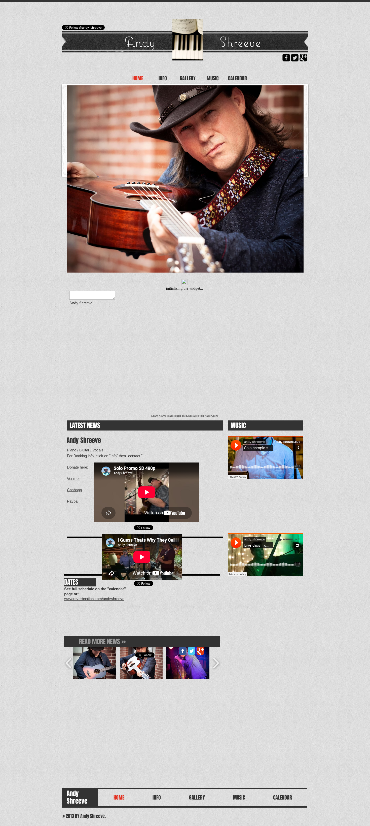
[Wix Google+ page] (200, 651)
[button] (185, 179)
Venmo (73, 478)
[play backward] (68, 663)
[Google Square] (303, 57)
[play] (296, 265)
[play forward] (215, 663)
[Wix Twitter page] (191, 651)
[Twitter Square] (295, 57)
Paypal (72, 501)
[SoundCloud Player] (265, 457)
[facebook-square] (286, 57)
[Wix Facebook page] (183, 651)
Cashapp (74, 490)
